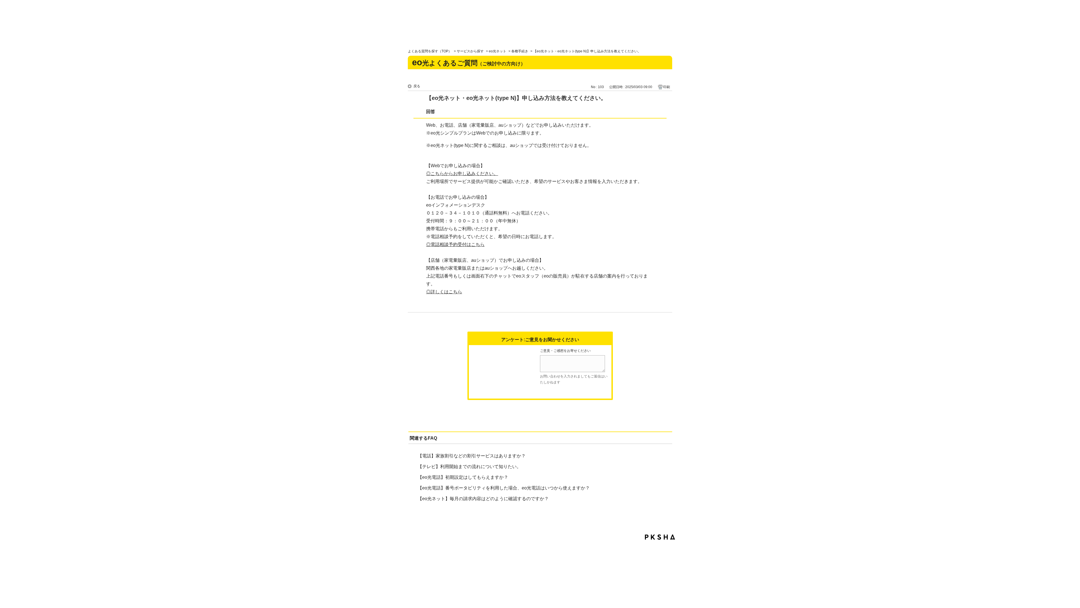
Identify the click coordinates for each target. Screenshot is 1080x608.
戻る (416, 86)
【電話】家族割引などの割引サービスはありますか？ (472, 455)
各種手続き (519, 51)
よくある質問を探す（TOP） (430, 51)
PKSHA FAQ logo (660, 537)
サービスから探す (470, 51)
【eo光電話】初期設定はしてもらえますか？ (463, 477)
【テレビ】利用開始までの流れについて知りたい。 (469, 466)
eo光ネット (497, 51)
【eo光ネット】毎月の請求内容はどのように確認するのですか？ (483, 498)
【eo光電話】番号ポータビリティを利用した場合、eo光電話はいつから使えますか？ (504, 488)
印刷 (666, 87)
